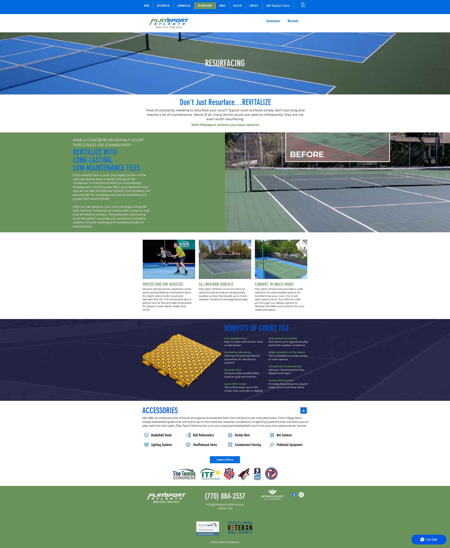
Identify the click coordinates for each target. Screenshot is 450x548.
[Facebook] (294, 494)
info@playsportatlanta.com (225, 504)
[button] (303, 4)
